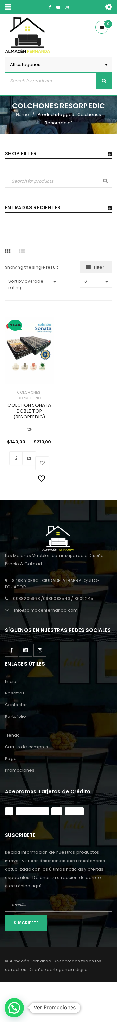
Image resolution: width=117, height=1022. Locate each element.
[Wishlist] (42, 463)
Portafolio (15, 716)
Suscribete (26, 923)
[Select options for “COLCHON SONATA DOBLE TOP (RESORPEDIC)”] (16, 458)
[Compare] (29, 458)
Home (22, 114)
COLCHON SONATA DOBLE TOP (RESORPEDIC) (29, 411)
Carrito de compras (26, 747)
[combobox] (58, 64)
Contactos (16, 705)
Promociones (19, 770)
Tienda (12, 735)
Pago (11, 758)
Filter (99, 267)
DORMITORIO (29, 398)
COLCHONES (28, 392)
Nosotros (15, 693)
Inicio (11, 681)
